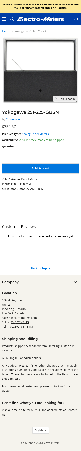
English (39, 430)
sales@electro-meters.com (19, 318)
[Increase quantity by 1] (36, 155)
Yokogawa (13, 119)
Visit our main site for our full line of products (32, 410)
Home (6, 31)
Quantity (8, 146)
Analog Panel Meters (35, 134)
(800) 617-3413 (23, 326)
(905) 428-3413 (19, 322)
